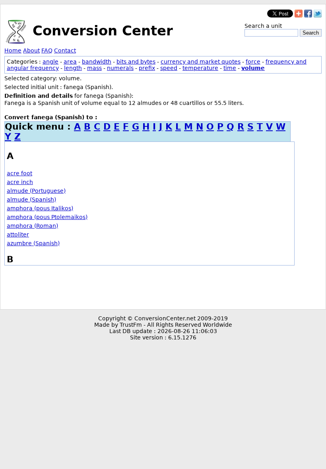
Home (12, 50)
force (253, 61)
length (73, 68)
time (229, 68)
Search (311, 33)
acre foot (19, 173)
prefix (147, 68)
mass (94, 68)
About (31, 50)
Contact (65, 50)
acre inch (20, 182)
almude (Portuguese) (36, 191)
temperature (200, 68)
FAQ (46, 50)
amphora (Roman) (32, 226)
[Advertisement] (163, 287)
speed (168, 68)
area (70, 61)
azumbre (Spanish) (33, 243)
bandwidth (96, 61)
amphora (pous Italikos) (40, 208)
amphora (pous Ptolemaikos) (47, 217)
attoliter (18, 234)
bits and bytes (135, 61)
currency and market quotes (201, 61)
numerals (120, 68)
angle (50, 61)
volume (253, 68)
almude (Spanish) (31, 199)
